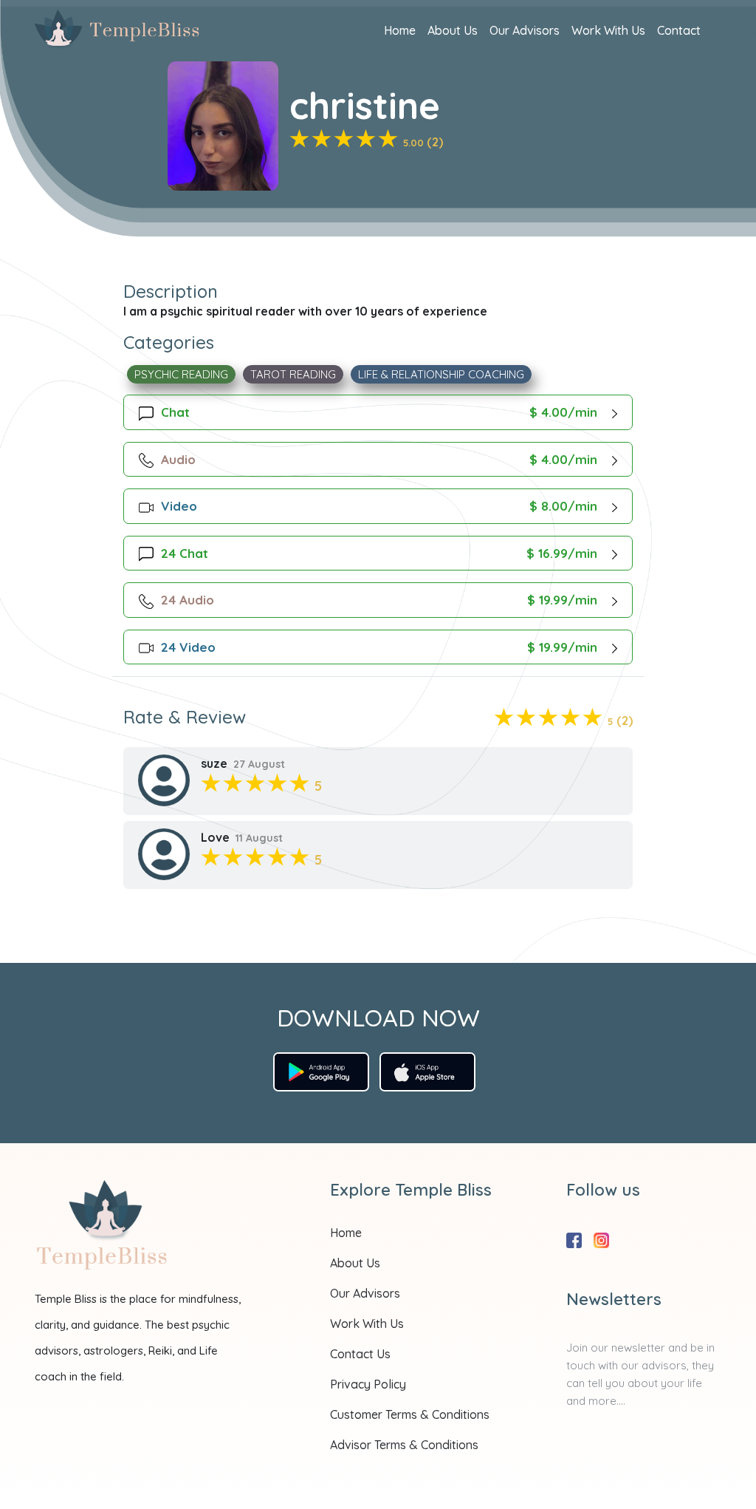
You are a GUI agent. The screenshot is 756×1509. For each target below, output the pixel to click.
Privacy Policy (368, 1384)
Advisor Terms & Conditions (404, 1444)
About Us (452, 30)
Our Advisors (524, 30)
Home (400, 30)
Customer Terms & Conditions (409, 1414)
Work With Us (608, 30)
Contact (679, 30)
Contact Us (360, 1353)
